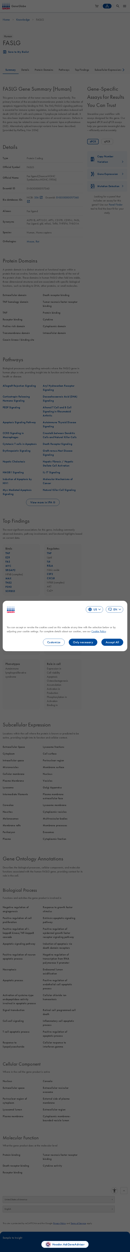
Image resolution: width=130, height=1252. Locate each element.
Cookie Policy (98, 631)
